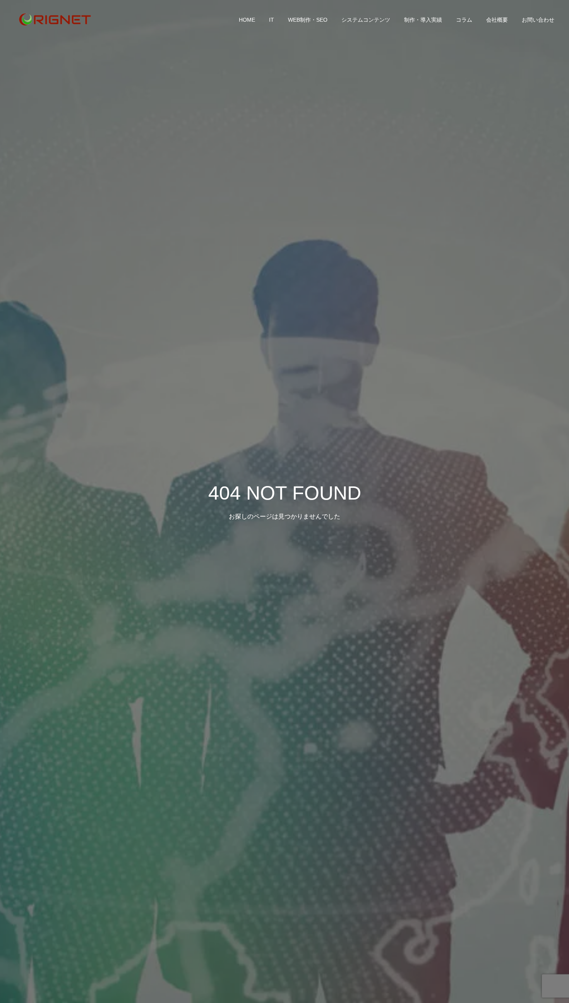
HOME (247, 20)
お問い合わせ (538, 20)
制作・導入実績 (423, 20)
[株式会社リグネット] (54, 19)
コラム (464, 20)
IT (271, 20)
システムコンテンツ (365, 20)
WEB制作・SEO (307, 20)
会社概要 (497, 20)
